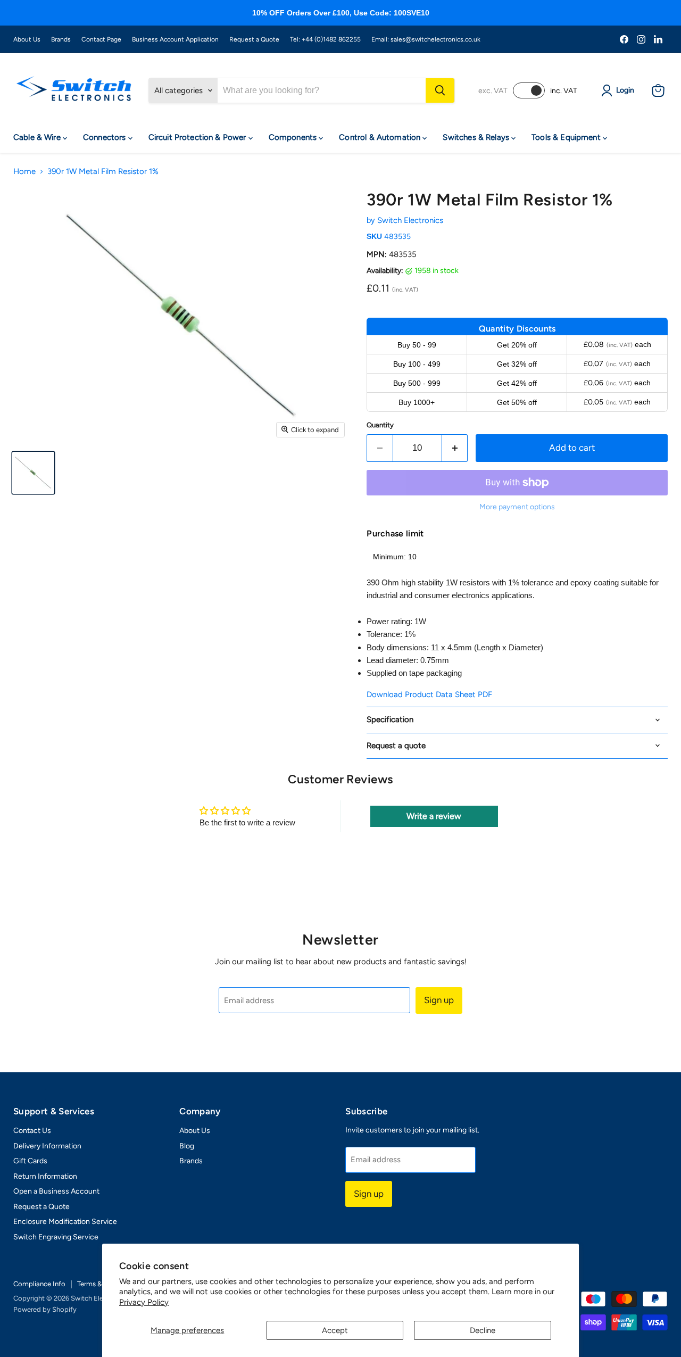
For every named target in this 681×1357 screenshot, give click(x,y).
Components (294, 137)
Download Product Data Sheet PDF (429, 694)
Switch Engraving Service (55, 1237)
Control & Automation (380, 137)
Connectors (105, 137)
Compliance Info (39, 1284)
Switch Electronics (410, 220)
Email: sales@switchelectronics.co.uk (425, 39)
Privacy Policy (144, 1302)
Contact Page (101, 39)
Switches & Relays (477, 137)
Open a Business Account (56, 1191)
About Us (26, 39)
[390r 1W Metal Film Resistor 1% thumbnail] (33, 473)
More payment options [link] (517, 507)
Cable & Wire (38, 137)
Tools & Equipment (567, 137)
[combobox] (322, 90)
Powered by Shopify (45, 1309)
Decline (482, 1330)
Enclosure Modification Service (65, 1221)
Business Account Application (175, 39)
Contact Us (32, 1130)
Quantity (380, 425)
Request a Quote (254, 39)
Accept (335, 1330)
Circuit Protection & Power (198, 137)
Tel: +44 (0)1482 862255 (325, 39)
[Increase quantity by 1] (455, 447)
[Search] (440, 90)
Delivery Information (47, 1146)
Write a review (433, 816)
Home (24, 171)
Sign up (439, 1000)
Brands (61, 39)
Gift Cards (30, 1160)
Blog (186, 1146)
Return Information (45, 1176)
